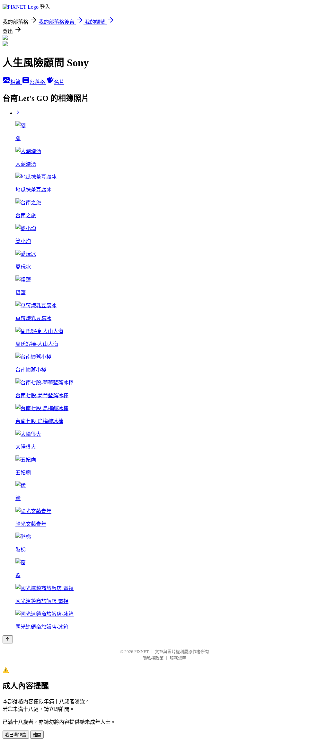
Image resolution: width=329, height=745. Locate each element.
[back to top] (8, 639)
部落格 (38, 82)
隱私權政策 (153, 658)
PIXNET (141, 651)
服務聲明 (178, 658)
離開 (37, 734)
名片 (59, 82)
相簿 (16, 82)
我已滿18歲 (15, 734)
